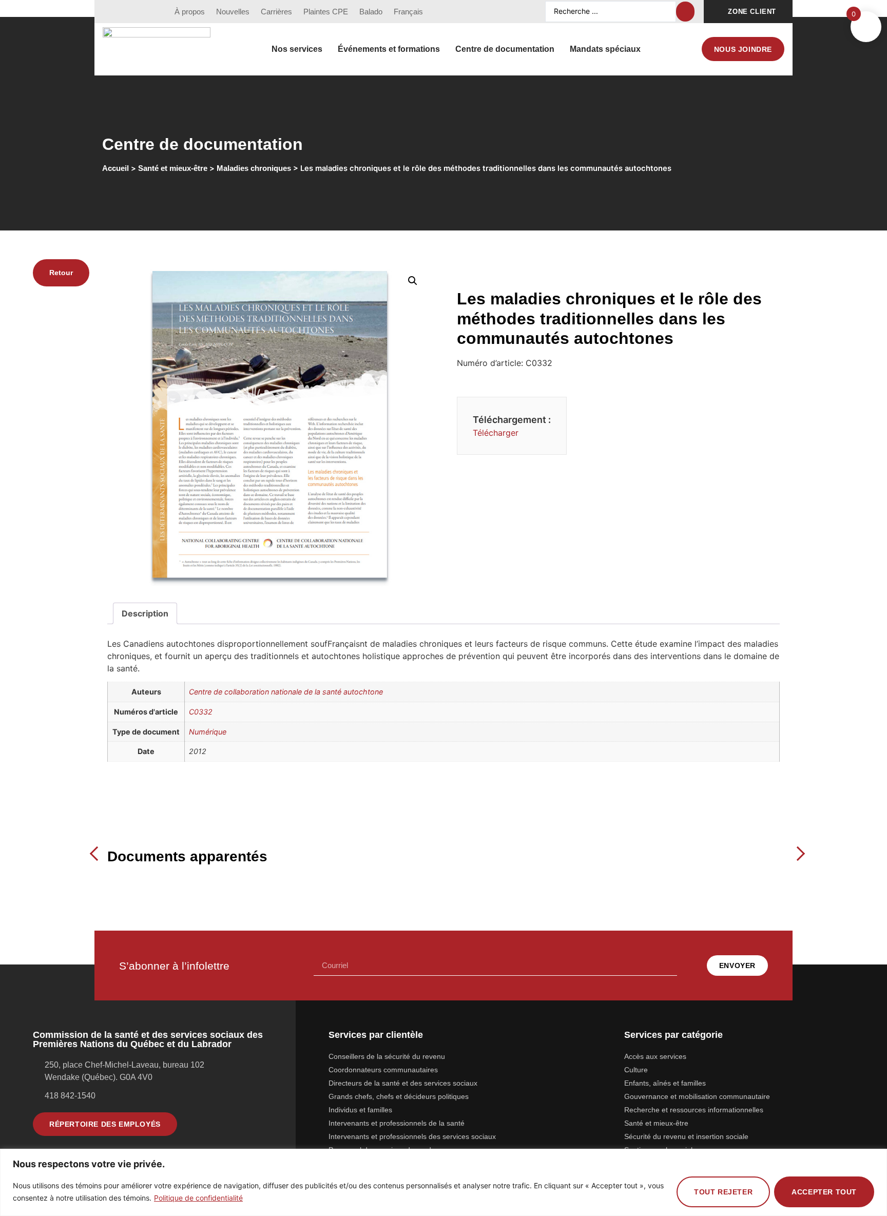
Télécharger (495, 433)
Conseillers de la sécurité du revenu (387, 1056)
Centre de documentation (504, 49)
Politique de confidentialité (198, 1197)
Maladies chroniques (254, 168)
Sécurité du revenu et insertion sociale (686, 1136)
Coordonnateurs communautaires (383, 1070)
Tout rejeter (723, 1192)
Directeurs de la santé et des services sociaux (403, 1083)
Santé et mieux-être (656, 1123)
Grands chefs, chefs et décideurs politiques (399, 1096)
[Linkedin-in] (149, 12)
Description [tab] (145, 613)
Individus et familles (360, 1110)
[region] (443, 1182)
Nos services (297, 49)
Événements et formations (389, 49)
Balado (370, 11)
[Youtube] (130, 12)
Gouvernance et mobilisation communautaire (697, 1096)
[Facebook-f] (111, 12)
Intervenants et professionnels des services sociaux (412, 1136)
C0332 (201, 711)
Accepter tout (824, 1192)
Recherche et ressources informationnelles (693, 1110)
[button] (412, 281)
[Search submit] (685, 12)
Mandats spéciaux (605, 49)
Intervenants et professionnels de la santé (397, 1123)
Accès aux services (655, 1056)
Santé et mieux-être (172, 168)
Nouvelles (232, 11)
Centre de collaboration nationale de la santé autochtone (286, 691)
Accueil (115, 168)
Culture (636, 1070)
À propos (190, 11)
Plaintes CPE (325, 11)
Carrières (276, 11)
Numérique (207, 731)
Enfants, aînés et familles (665, 1083)
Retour (61, 272)
